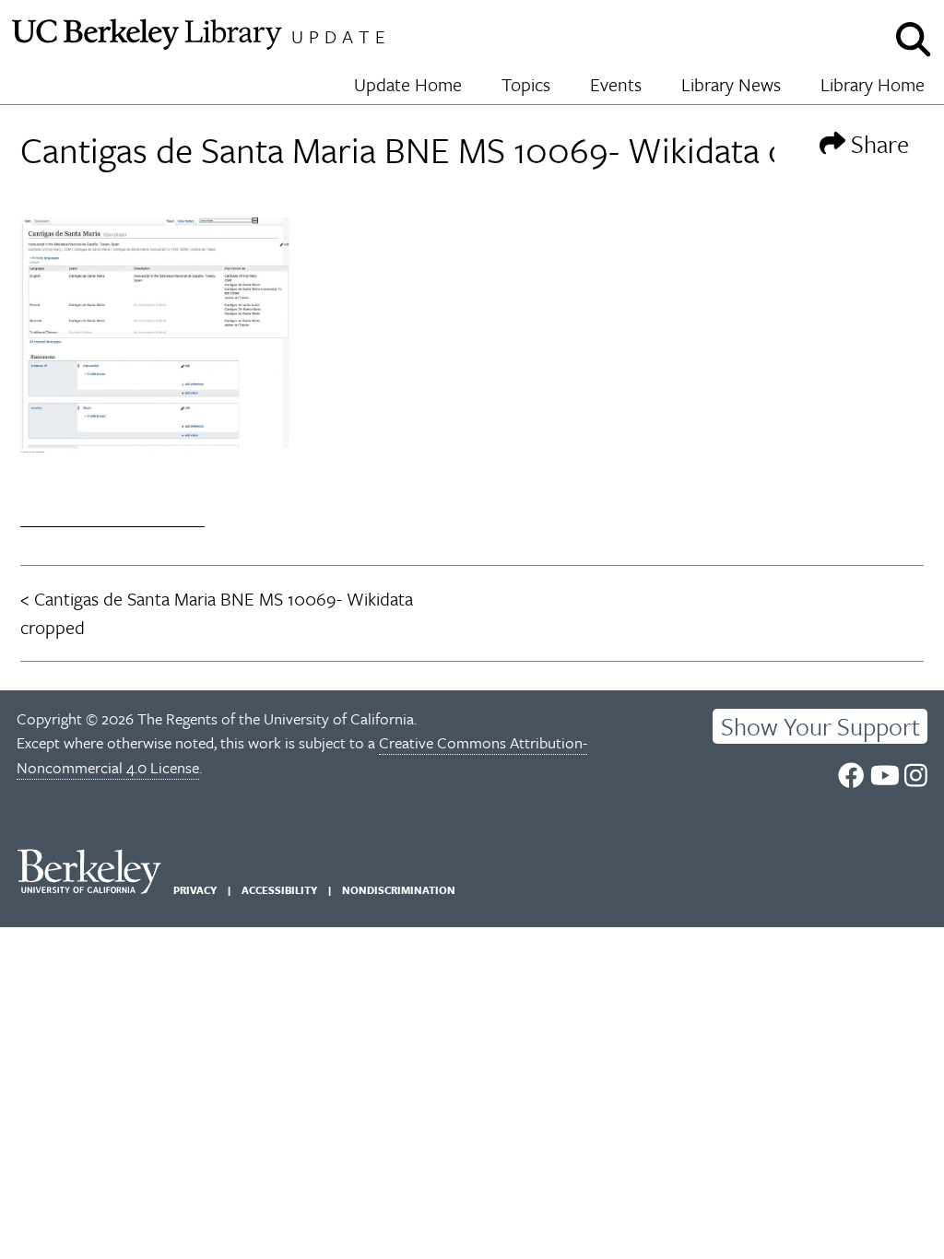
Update (341, 36)
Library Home (872, 84)
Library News (731, 84)
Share (877, 142)
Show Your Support (820, 726)
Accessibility (279, 890)
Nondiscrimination (398, 890)
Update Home (408, 84)
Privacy (195, 890)
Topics (526, 84)
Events (616, 84)
